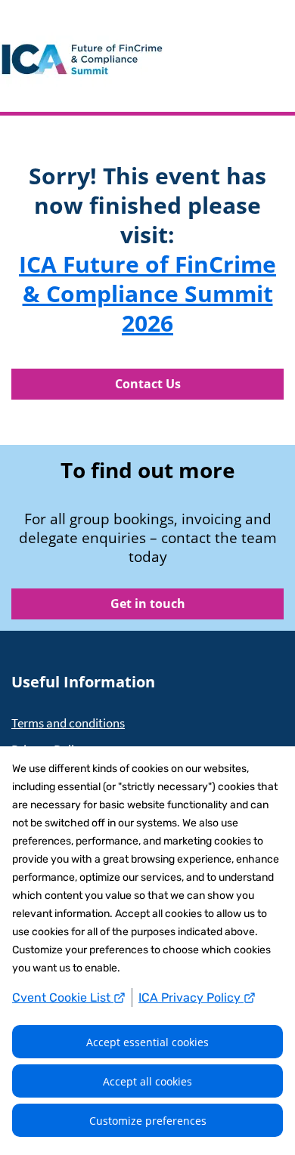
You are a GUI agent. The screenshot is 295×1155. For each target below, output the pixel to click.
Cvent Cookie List (62, 997)
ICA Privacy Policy (191, 997)
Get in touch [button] (147, 603)
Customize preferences (147, 1120)
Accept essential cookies (147, 1042)
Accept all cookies (147, 1081)
